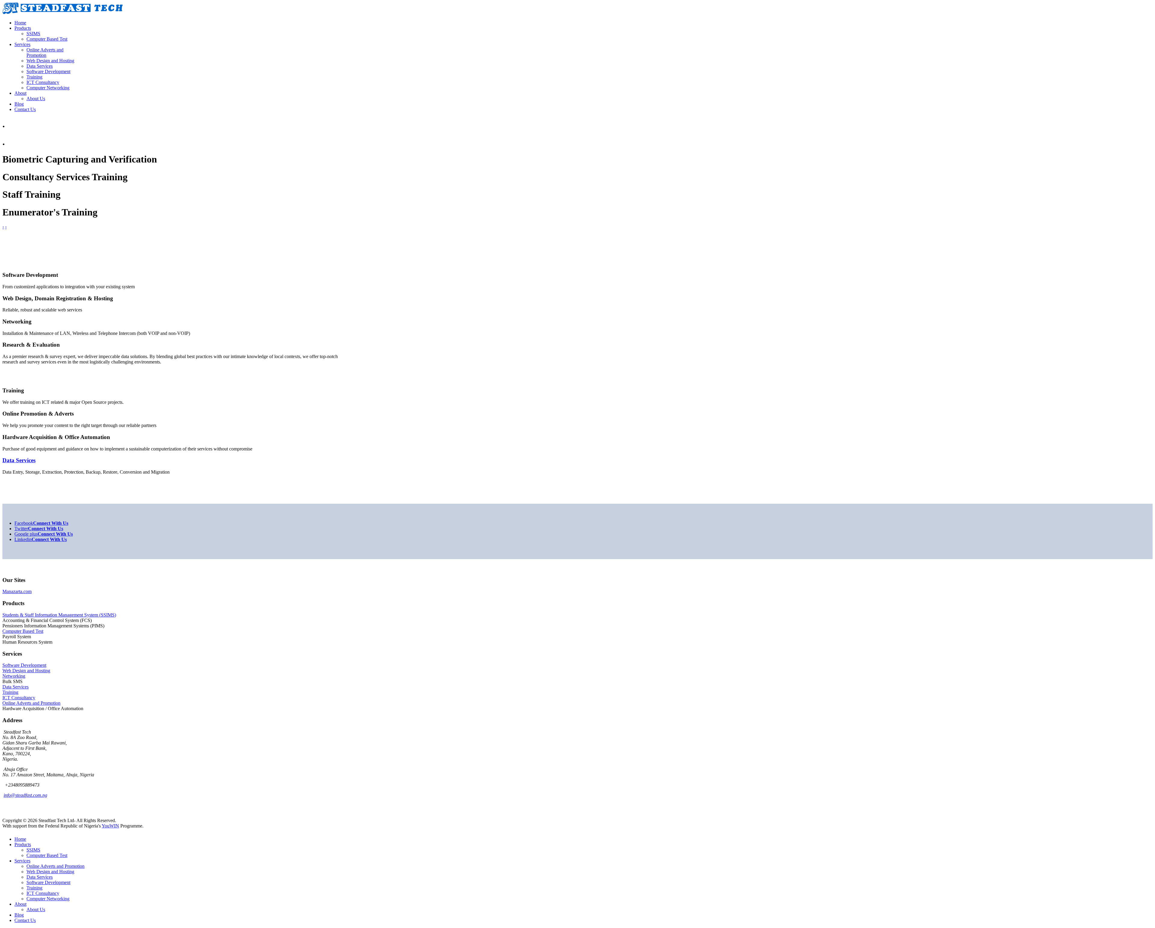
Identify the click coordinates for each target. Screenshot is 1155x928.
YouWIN (110, 825)
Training (10, 692)
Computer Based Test (22, 631)
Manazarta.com (17, 591)
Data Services (15, 686)
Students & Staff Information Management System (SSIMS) (59, 614)
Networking (13, 676)
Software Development (24, 665)
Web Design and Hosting (26, 670)
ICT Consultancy (18, 697)
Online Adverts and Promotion (31, 703)
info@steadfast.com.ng (25, 795)
